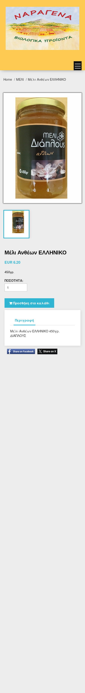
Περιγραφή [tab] (24, 320)
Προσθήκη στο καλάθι (30, 303)
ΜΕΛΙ (20, 79)
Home (8, 79)
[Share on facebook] (20, 349)
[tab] (18, 222)
